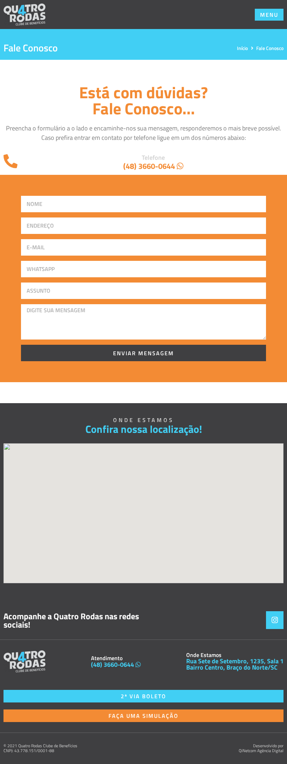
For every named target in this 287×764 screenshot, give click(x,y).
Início (242, 48)
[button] (269, 15)
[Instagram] (275, 620)
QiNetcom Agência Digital (261, 750)
